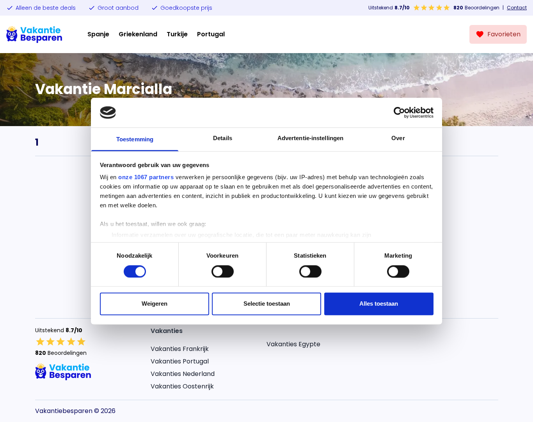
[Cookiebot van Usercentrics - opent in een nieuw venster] (399, 112)
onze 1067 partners (146, 177)
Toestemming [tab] (134, 139)
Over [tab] (398, 138)
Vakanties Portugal (180, 361)
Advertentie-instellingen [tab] (310, 138)
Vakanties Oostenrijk (182, 386)
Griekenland (138, 34)
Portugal (211, 34)
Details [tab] (222, 138)
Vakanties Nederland (183, 373)
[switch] (222, 271)
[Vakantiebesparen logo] (34, 34)
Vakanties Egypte (293, 344)
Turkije (177, 34)
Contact (517, 8)
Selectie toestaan (266, 304)
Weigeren (154, 304)
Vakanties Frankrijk (180, 348)
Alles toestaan (378, 304)
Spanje (98, 34)
